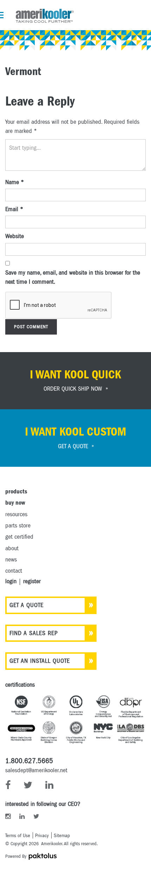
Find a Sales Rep (33, 633)
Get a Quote (26, 605)
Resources (16, 514)
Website (14, 236)
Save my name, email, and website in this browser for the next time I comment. (72, 277)
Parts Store (18, 525)
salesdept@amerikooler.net (36, 770)
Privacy (42, 835)
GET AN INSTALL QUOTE (39, 661)
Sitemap (62, 835)
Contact (13, 570)
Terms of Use (17, 835)
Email (14, 209)
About (12, 548)
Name (14, 182)
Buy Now (15, 502)
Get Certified (19, 536)
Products (16, 491)
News (11, 559)
